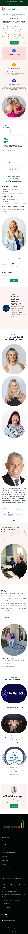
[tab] (14, 53)
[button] (25, 8)
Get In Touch (14, 42)
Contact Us (14, 806)
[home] (8, 9)
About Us (14, 280)
